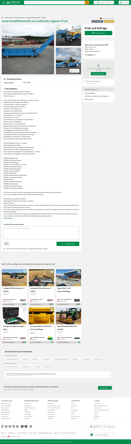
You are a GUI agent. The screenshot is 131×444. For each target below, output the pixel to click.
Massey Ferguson (75, 416)
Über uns (4, 433)
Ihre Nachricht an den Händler (14, 224)
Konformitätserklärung (69, 433)
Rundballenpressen (29, 408)
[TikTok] (13, 426)
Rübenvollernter (46, 359)
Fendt (72, 403)
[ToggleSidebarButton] (3, 2)
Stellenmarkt (51, 416)
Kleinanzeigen (5, 408)
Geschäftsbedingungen (45, 433)
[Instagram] (6, 426)
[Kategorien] (22, 426)
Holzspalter (27, 414)
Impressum (57, 433)
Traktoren (27, 403)
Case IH (73, 412)
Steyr (72, 408)
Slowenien (97, 416)
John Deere (74, 406)
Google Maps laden (99, 73)
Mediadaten (11, 433)
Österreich (97, 403)
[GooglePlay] (109, 426)
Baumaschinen (28, 416)
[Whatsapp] (17, 426)
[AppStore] (96, 426)
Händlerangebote (6, 406)
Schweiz (96, 412)
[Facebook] (10, 426)
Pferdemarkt (51, 412)
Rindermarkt (51, 410)
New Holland (74, 410)
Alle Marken (4, 416)
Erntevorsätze (35, 359)
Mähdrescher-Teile (99, 359)
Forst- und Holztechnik (54, 408)
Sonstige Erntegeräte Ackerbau (61, 359)
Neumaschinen (109, 21)
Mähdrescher (76, 359)
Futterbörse (51, 414)
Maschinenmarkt (5, 403)
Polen (95, 418)
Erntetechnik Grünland (54, 406)
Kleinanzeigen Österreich (101, 406)
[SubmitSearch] (87, 2)
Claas (72, 414)
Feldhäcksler (25, 359)
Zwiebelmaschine (87, 359)
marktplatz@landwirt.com (67, 441)
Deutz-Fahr (74, 418)
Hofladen (50, 418)
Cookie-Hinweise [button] (22, 433)
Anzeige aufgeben (6, 418)
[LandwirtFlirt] (30, 426)
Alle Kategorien (5, 414)
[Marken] (26, 426)
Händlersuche (5, 410)
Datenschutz (32, 433)
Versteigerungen (5, 412)
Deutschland (97, 408)
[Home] (13, 2)
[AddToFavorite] (78, 27)
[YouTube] (2, 426)
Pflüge (26, 410)
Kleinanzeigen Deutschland (101, 410)
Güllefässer (27, 412)
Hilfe (4, 436)
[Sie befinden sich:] (3, 17)
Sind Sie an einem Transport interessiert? (98, 96)
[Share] (6, 244)
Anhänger (27, 418)
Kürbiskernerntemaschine (12, 359)
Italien (96, 414)
